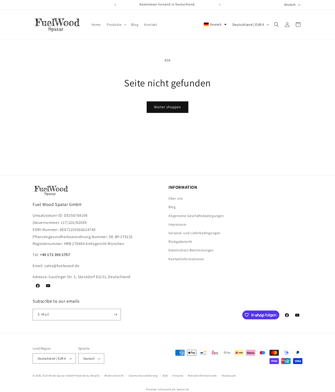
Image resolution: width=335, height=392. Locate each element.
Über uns (175, 198)
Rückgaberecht (180, 241)
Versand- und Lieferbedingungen (194, 233)
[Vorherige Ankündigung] (115, 4)
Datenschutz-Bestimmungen (191, 250)
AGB (165, 376)
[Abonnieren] (115, 314)
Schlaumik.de (166, 389)
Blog (172, 207)
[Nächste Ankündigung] (219, 4)
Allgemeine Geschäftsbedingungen (196, 216)
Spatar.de (183, 389)
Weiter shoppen (167, 107)
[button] (116, 24)
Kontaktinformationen (186, 259)
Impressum (177, 224)
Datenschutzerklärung (143, 376)
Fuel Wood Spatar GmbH (58, 376)
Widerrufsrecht (114, 376)
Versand (177, 376)
